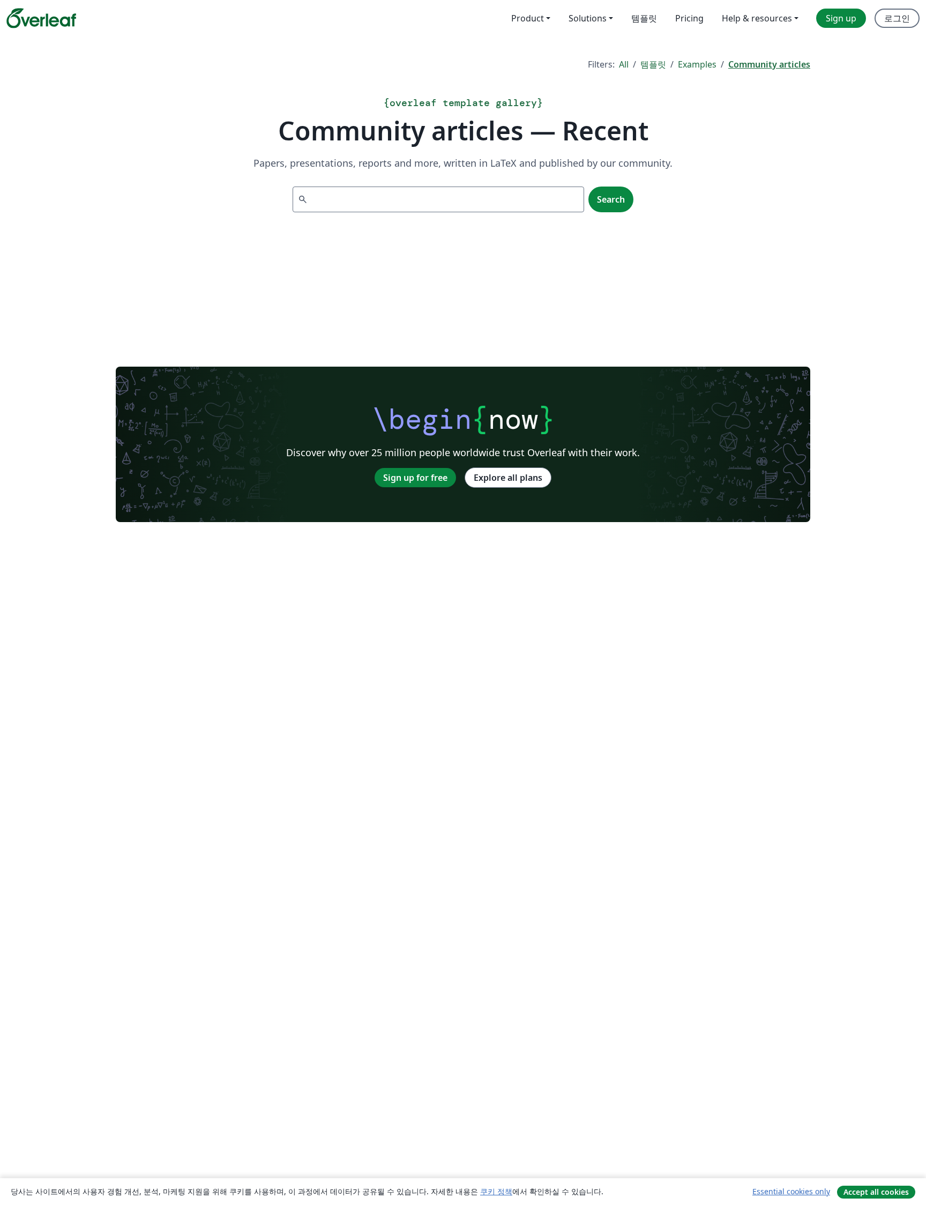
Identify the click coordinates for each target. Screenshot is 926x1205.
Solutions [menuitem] (588, 18)
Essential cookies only (791, 1191)
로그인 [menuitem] (897, 18)
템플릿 (653, 64)
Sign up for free (415, 478)
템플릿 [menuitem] (644, 18)
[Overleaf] (41, 18)
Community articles (769, 64)
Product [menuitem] (527, 18)
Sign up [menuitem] (841, 18)
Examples (697, 64)
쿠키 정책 (496, 1191)
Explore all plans (508, 478)
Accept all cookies (876, 1192)
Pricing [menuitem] (689, 18)
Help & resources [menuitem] (757, 18)
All (624, 64)
